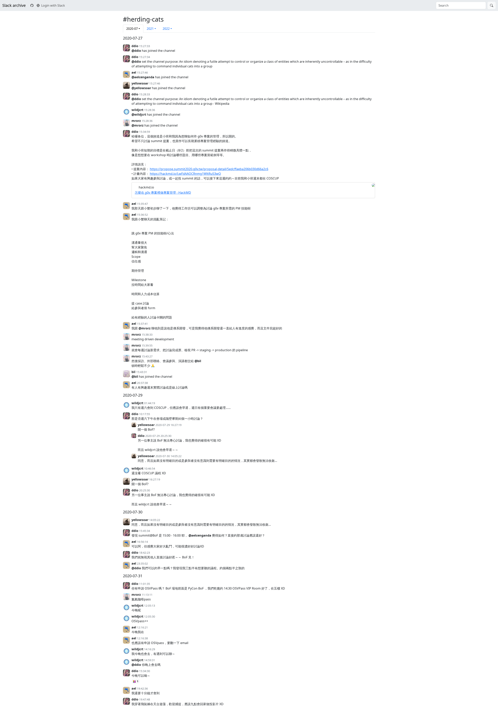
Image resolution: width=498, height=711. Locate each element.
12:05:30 (149, 616)
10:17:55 (144, 414)
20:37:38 (142, 383)
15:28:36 (149, 110)
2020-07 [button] (132, 28)
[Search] (491, 5)
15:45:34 (144, 531)
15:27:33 (144, 46)
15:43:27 (147, 356)
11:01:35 (144, 584)
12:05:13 (149, 605)
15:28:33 (144, 94)
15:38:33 (147, 334)
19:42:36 (142, 688)
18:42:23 (144, 552)
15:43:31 (141, 372)
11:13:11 (147, 595)
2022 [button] (166, 28)
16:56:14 (142, 542)
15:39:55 (147, 345)
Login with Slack (53, 5)
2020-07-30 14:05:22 (168, 456)
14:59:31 (149, 660)
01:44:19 (149, 403)
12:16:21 (142, 627)
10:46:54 (149, 468)
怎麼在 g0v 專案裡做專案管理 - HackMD (163, 192)
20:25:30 (144, 490)
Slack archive (14, 5)
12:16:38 (142, 638)
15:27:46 (142, 72)
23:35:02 (142, 563)
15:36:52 (142, 214)
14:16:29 (149, 649)
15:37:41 (142, 324)
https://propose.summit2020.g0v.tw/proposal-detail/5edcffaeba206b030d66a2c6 (209, 169)
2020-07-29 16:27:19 (168, 425)
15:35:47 (142, 204)
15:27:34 (144, 57)
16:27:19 (154, 479)
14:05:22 (154, 520)
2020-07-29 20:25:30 (158, 436)
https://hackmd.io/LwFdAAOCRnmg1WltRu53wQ (185, 174)
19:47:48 (144, 699)
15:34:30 (144, 671)
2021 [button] (150, 28)
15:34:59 (144, 132)
